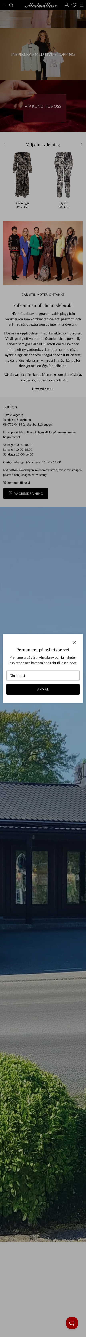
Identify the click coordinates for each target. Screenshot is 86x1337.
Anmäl (43, 689)
